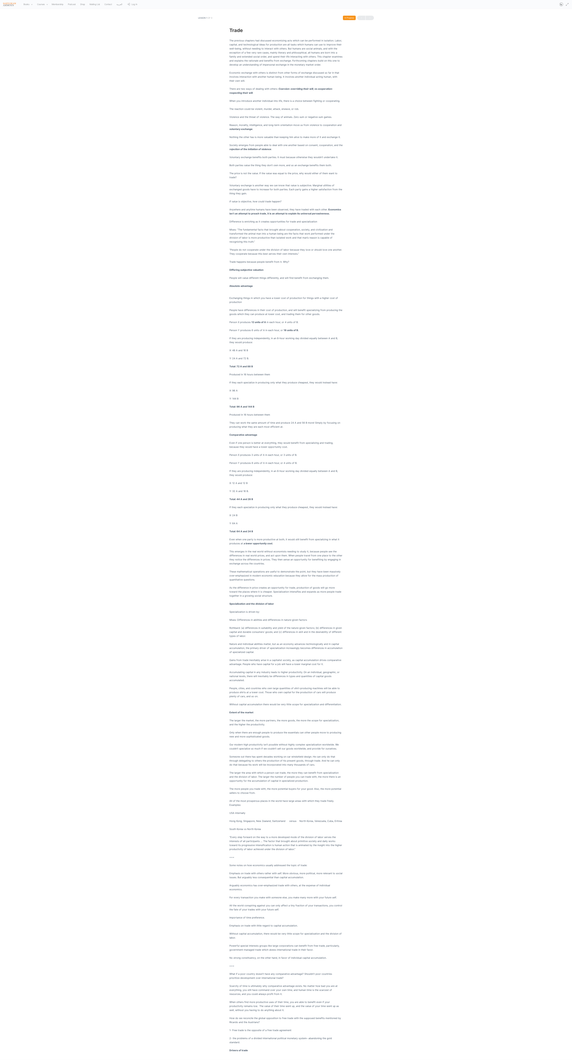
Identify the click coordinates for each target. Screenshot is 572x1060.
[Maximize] (566, 4)
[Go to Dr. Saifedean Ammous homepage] (9, 4)
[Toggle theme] (561, 4)
